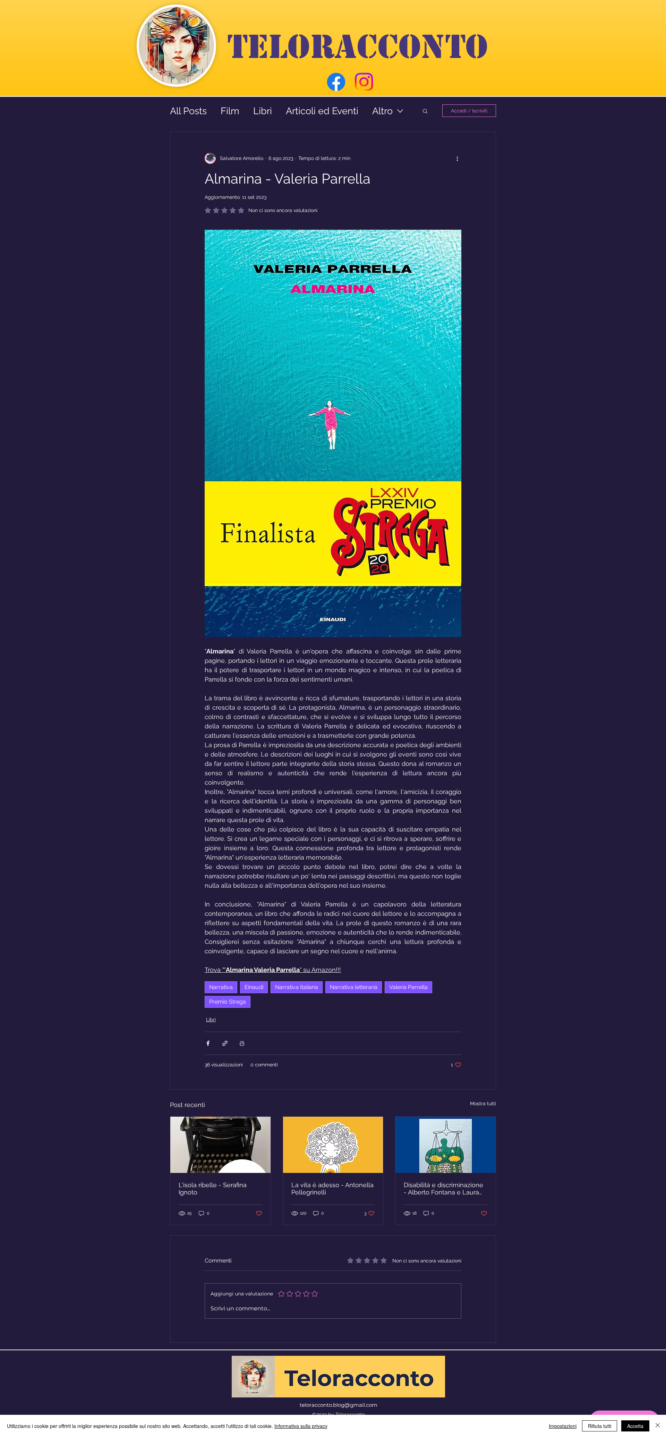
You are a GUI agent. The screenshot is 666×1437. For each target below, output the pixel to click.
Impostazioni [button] (563, 1425)
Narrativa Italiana (296, 987)
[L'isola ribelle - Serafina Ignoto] (220, 1145)
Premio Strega (227, 1001)
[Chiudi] (658, 1425)
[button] (425, 110)
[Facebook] (336, 82)
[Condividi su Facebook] (208, 1043)
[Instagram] (364, 82)
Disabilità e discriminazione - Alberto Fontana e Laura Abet (443, 1188)
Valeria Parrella (408, 987)
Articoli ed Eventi (322, 110)
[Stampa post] (242, 1043)
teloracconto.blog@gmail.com (338, 1405)
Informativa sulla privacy (300, 1425)
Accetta (635, 1425)
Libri (262, 110)
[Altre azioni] (457, 158)
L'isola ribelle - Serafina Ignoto (213, 1188)
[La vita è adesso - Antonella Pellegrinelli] (333, 1145)
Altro (382, 110)
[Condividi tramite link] (225, 1043)
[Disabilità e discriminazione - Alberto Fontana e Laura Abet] (445, 1145)
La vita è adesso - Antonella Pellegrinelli (332, 1188)
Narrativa (221, 987)
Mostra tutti (483, 1103)
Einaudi (254, 987)
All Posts (188, 110)
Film (230, 110)
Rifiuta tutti (599, 1425)
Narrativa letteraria (353, 987)
